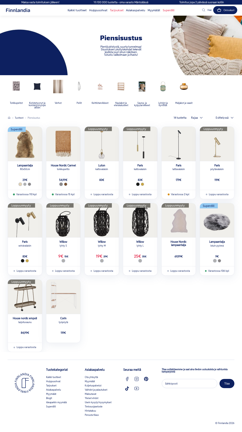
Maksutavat (90, 394)
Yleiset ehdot (91, 398)
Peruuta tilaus (92, 414)
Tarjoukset (117, 10)
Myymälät (154, 10)
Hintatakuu (90, 410)
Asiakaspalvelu (135, 10)
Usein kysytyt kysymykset (98, 402)
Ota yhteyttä (91, 377)
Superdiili (168, 10)
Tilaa (227, 383)
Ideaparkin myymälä (56, 402)
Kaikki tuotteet (77, 10)
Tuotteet (19, 117)
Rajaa (194, 117)
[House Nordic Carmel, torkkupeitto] (63, 144)
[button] (206, 10)
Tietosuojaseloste (94, 406)
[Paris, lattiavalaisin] (178, 144)
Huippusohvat (98, 10)
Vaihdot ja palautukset (96, 389)
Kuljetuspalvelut (93, 385)
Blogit (49, 398)
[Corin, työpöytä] (63, 296)
